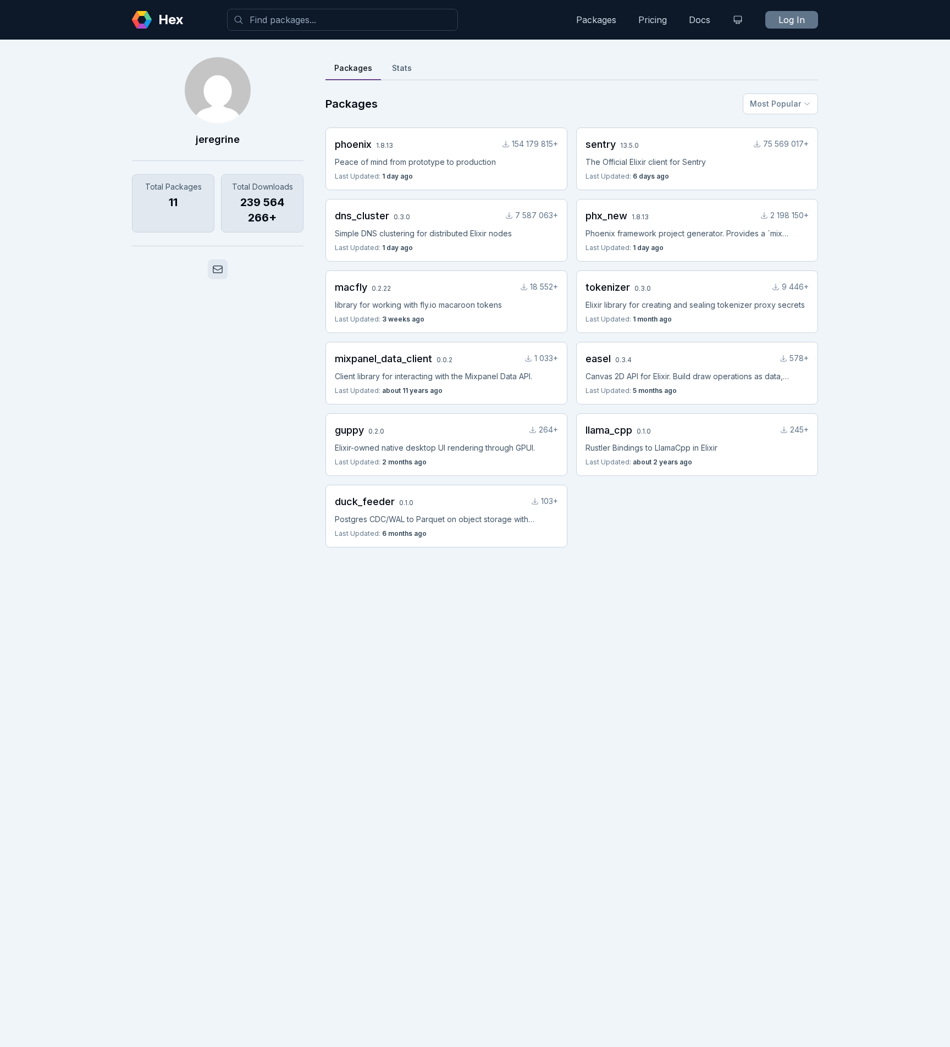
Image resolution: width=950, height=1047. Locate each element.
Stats (402, 68)
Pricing (652, 19)
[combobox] (342, 20)
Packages (596, 19)
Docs (699, 19)
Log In (791, 19)
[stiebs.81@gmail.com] (218, 269)
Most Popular (775, 103)
